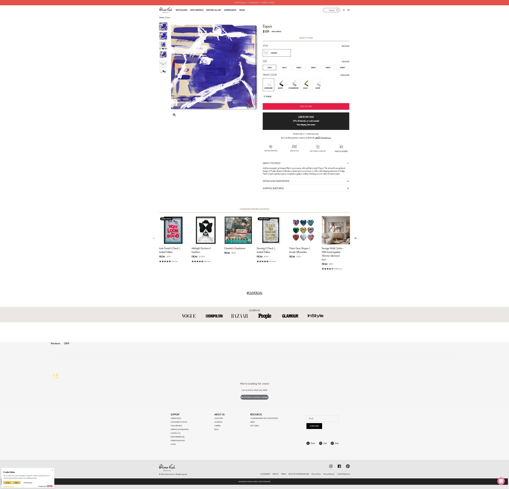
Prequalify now (326, 138)
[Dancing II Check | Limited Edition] (271, 230)
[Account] (344, 10)
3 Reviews (207, 261)
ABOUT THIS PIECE (271, 163)
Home (161, 17)
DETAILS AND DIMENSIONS (276, 181)
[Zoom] (173, 114)
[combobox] (331, 10)
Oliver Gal (168, 474)
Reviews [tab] (55, 343)
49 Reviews (338, 269)
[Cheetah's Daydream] (238, 230)
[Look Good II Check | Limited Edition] (173, 230)
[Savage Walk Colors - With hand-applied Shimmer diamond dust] (336, 230)
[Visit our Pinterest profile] (348, 466)
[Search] (337, 10)
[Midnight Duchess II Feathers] (206, 230)
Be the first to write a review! (254, 397)
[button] (355, 238)
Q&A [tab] (66, 343)
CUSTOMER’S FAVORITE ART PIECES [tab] (254, 209)
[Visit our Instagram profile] (331, 466)
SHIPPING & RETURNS (273, 188)
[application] (501, 481)
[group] (213, 73)
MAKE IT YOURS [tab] (306, 38)
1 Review (174, 261)
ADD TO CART (306, 106)
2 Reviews (272, 261)
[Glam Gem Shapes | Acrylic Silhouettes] (303, 230)
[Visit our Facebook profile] (339, 466)
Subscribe (314, 426)
